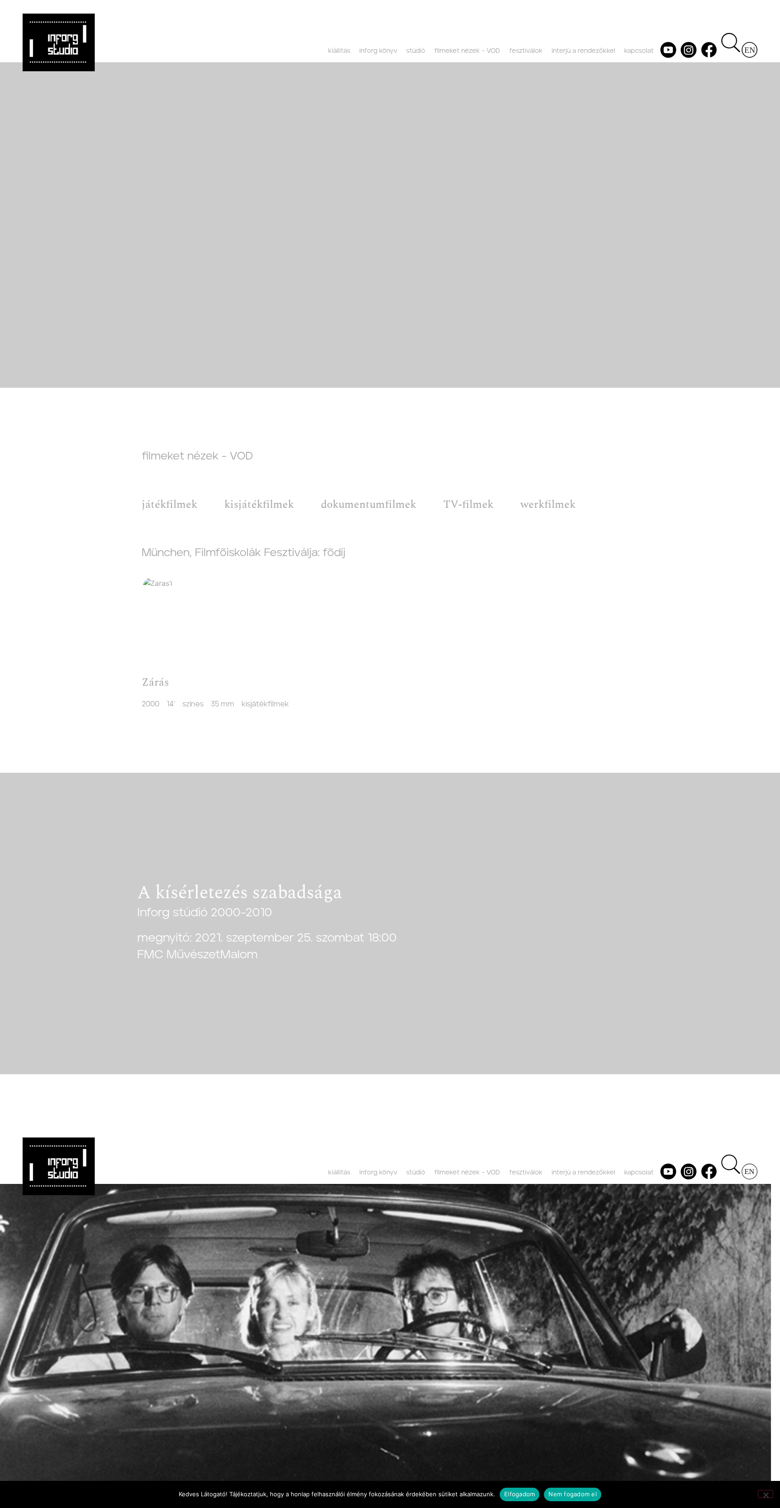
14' (171, 704)
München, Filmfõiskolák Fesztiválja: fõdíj (243, 553)
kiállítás (339, 51)
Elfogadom (519, 1494)
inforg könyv (378, 51)
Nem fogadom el (572, 1494)
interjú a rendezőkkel (583, 51)
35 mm (222, 704)
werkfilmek (548, 504)
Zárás (155, 682)
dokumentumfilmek (368, 504)
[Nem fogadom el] (765, 1494)
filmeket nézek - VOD (197, 456)
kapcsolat (639, 51)
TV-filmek (468, 504)
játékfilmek (169, 504)
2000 (150, 704)
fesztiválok (526, 51)
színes (193, 704)
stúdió (415, 51)
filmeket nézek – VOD (467, 51)
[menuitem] (749, 50)
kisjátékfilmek (259, 504)
